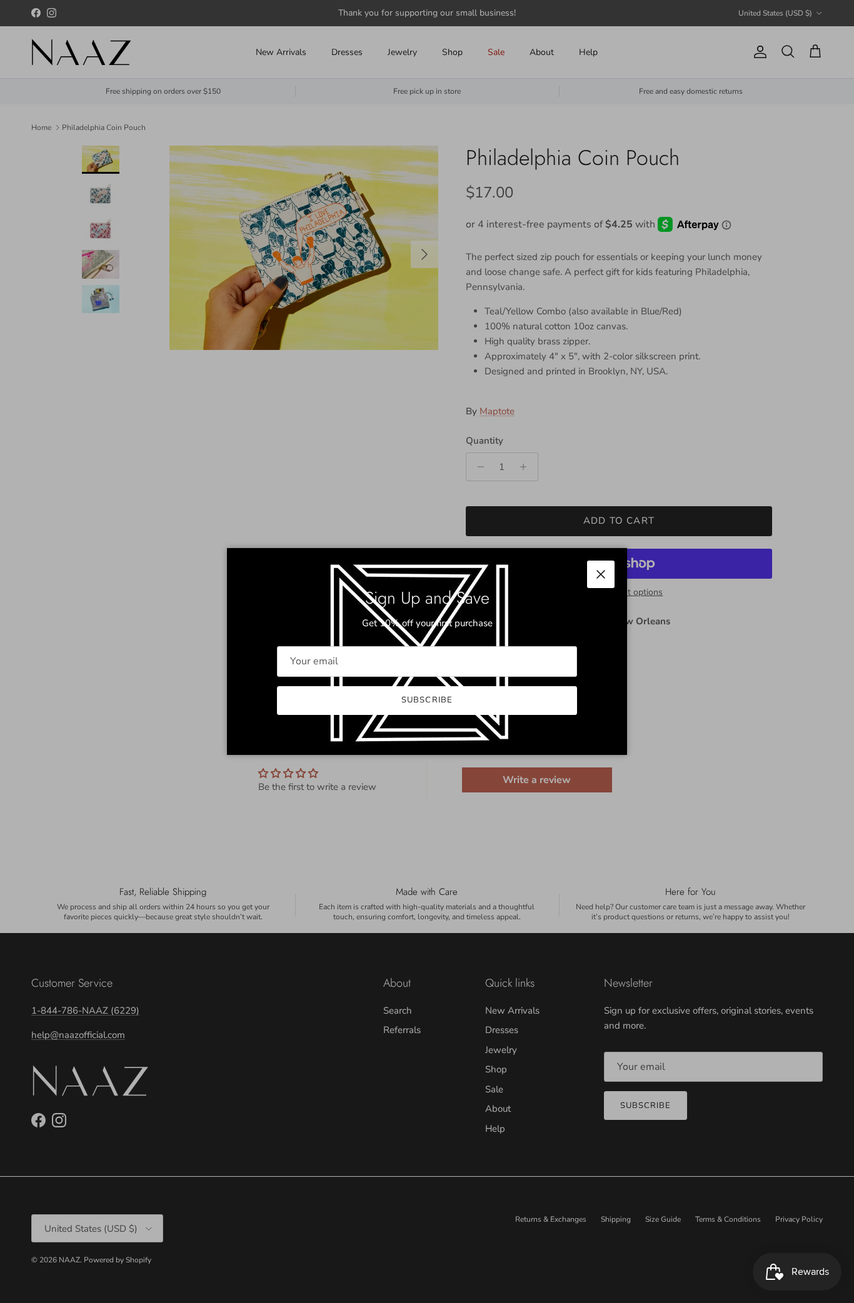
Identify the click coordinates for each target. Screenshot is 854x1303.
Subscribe (426, 700)
